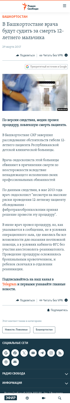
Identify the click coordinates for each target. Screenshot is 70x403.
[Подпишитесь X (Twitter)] (24, 353)
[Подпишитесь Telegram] (42, 353)
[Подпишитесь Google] (6, 353)
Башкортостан (14, 17)
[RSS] (60, 353)
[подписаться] (15, 362)
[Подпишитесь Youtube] (33, 353)
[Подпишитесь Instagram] (51, 353)
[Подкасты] (6, 362)
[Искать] (60, 398)
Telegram (9, 284)
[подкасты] (27, 398)
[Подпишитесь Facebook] (15, 353)
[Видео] (43, 398)
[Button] (25, 55)
